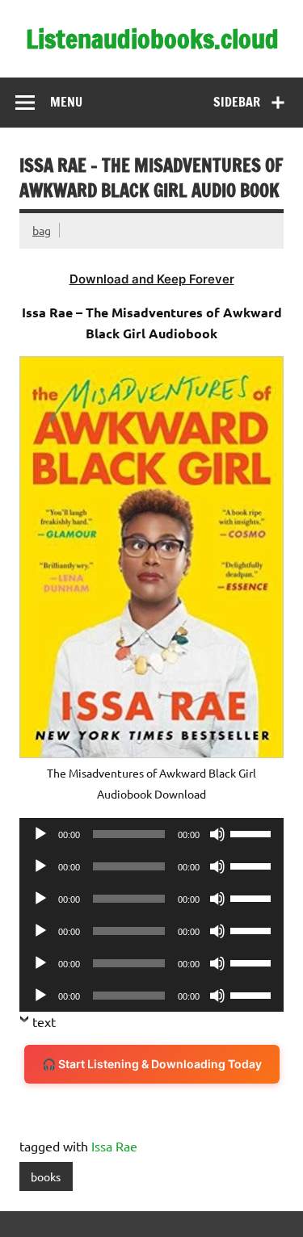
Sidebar (236, 102)
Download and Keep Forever (151, 279)
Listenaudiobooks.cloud (152, 38)
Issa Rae (114, 1146)
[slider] (253, 832)
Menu (66, 102)
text (44, 1021)
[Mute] (217, 834)
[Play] (40, 834)
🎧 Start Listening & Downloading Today (152, 1064)
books (46, 1176)
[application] (151, 834)
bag (41, 230)
